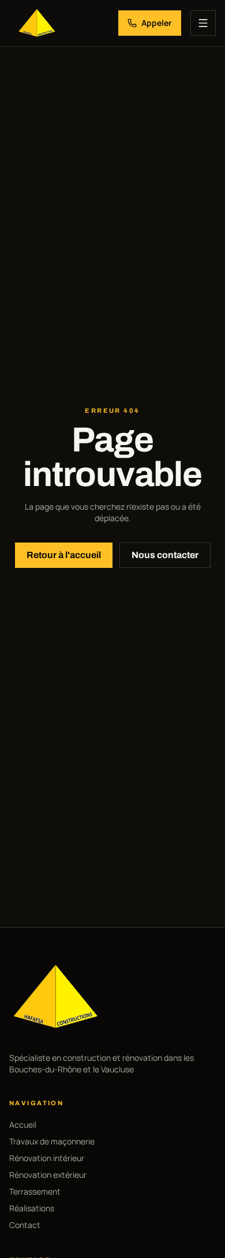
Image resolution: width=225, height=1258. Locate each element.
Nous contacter (165, 555)
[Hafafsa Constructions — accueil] (37, 23)
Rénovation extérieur (48, 1174)
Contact (24, 1224)
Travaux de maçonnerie (52, 1141)
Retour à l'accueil (64, 555)
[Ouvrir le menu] (203, 23)
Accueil (22, 1124)
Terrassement (35, 1191)
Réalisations (31, 1208)
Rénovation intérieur (46, 1157)
